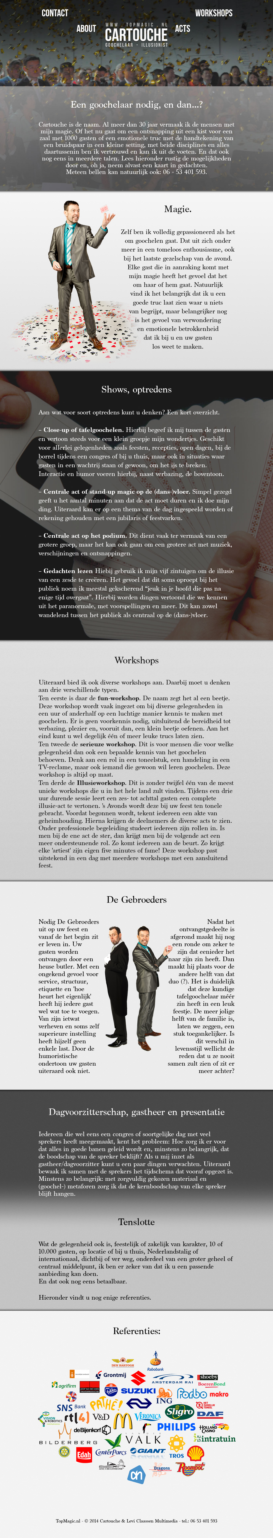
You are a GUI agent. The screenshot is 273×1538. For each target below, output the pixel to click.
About (86, 28)
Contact (55, 12)
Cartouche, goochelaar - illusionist (136, 35)
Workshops (214, 12)
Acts (182, 28)
